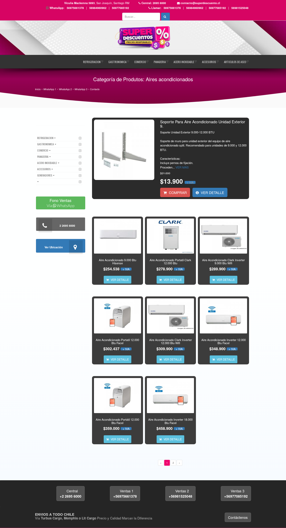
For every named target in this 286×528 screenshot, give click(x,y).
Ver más (182, 167)
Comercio (140, 62)
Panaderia (160, 62)
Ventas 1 (125, 493)
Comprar (177, 192)
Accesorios (209, 62)
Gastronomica (117, 62)
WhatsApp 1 (49, 89)
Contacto (95, 89)
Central (70, 493)
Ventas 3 (236, 493)
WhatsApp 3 (81, 89)
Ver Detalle (212, 192)
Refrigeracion (92, 62)
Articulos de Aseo (235, 62)
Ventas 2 (180, 493)
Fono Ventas (61, 202)
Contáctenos (238, 517)
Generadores (44, 175)
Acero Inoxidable (184, 62)
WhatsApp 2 (65, 89)
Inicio (38, 89)
